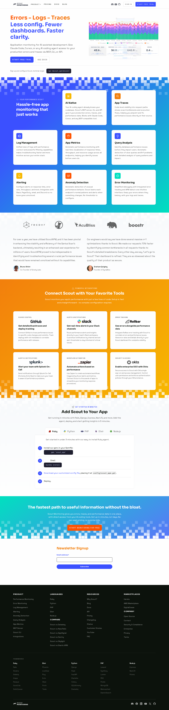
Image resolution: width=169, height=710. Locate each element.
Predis (103, 682)
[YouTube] (116, 4)
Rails (15, 667)
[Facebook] (136, 703)
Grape (15, 678)
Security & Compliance (133, 624)
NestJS (132, 671)
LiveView (45, 671)
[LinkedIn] (141, 703)
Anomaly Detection (21, 616)
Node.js (117, 431)
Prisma (132, 674)
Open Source (129, 616)
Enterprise (128, 629)
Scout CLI (17, 632)
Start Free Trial (145, 4)
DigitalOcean (129, 607)
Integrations (18, 636)
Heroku (127, 599)
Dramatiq (74, 689)
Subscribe (84, 567)
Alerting (16, 611)
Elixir (101, 431)
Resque (16, 682)
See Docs (42, 60)
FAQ (88, 636)
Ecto (44, 678)
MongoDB (104, 685)
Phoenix (45, 667)
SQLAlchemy (76, 685)
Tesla (44, 689)
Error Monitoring (20, 603)
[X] (150, 703)
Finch (44, 685)
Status (90, 624)
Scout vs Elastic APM (59, 645)
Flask (73, 671)
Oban (44, 682)
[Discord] (112, 4)
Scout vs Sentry (57, 637)
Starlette (74, 678)
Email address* (63, 555)
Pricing (47, 4)
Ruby (54, 431)
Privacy (127, 633)
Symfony (104, 671)
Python (71, 431)
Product (36, 4)
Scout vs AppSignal (58, 633)
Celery (73, 682)
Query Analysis (19, 620)
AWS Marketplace (131, 603)
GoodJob (16, 685)
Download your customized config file (62, 473)
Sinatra (16, 671)
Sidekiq (16, 674)
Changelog (91, 620)
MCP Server (18, 628)
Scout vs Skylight (57, 641)
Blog (64, 4)
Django (74, 667)
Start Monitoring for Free (84, 528)
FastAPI (74, 674)
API (88, 611)
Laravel (103, 667)
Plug (44, 674)
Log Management (20, 607)
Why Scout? (92, 599)
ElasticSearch (106, 693)
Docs (56, 4)
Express (133, 667)
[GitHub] (119, 4)
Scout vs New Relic (58, 629)
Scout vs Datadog (57, 624)
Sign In (128, 4)
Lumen (103, 674)
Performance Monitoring (23, 599)
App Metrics (18, 624)
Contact (127, 620)
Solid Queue (17, 689)
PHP (87, 431)
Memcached (105, 689)
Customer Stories (94, 628)
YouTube (90, 632)
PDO (102, 678)
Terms (126, 637)
